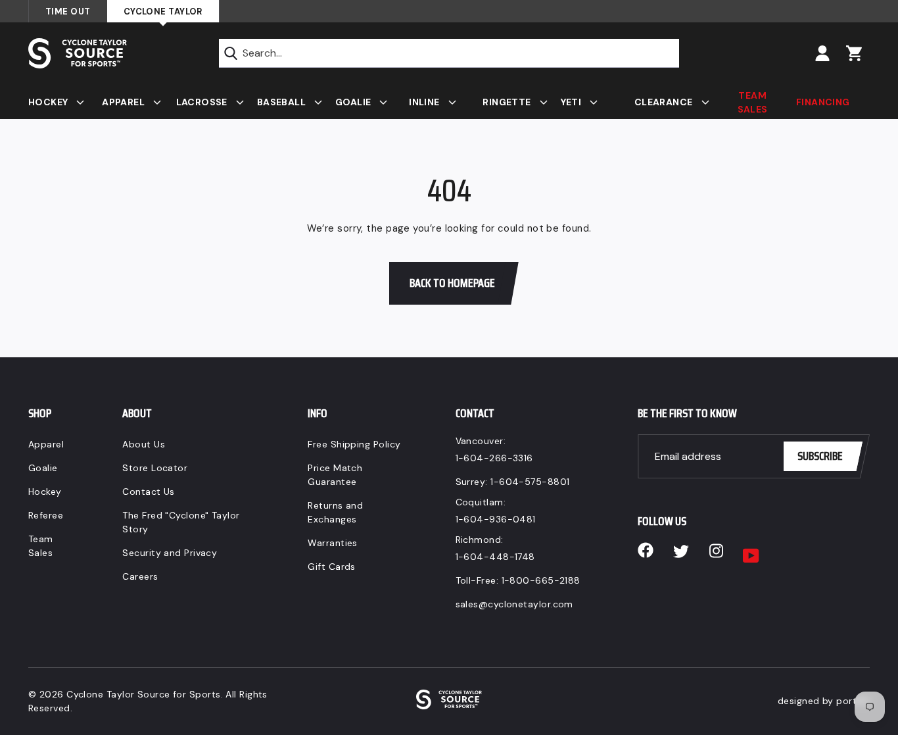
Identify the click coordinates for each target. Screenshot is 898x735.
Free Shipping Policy (354, 444)
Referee (45, 515)
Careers (140, 576)
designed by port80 (824, 701)
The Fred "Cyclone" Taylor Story (180, 522)
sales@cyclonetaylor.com (514, 604)
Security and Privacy (169, 553)
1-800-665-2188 (541, 580)
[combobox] (449, 53)
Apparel (46, 444)
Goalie (43, 468)
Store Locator (154, 468)
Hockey (45, 491)
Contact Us (148, 491)
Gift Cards (332, 566)
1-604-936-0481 (496, 519)
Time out (68, 11)
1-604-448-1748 (495, 557)
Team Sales (40, 546)
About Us (143, 444)
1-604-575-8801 (529, 482)
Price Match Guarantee (335, 475)
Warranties (333, 543)
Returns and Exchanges (335, 512)
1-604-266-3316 (494, 458)
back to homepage (452, 283)
